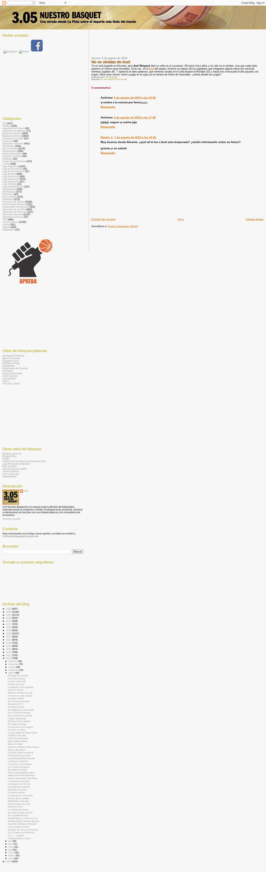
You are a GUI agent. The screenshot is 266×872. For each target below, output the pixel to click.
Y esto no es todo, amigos (20, 696)
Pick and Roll (10, 466)
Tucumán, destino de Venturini (22, 824)
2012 (9, 652)
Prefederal (8, 199)
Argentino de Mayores (14, 131)
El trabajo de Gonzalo (18, 675)
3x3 (4, 123)
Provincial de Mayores (14, 204)
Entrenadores (10, 151)
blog (151, 68)
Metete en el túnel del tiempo (21, 775)
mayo (11, 847)
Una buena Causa (16, 678)
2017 (9, 636)
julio (10, 841)
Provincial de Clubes (14, 201)
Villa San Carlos (11, 383)
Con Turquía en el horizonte (21, 832)
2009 (9, 861)
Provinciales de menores (16, 207)
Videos (6, 227)
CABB (6, 458)
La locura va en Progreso (20, 764)
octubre (12, 667)
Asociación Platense (13, 355)
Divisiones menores (13, 143)
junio (10, 844)
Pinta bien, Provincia (17, 790)
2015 (9, 643)
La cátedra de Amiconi (18, 809)
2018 (9, 633)
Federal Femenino (12, 153)
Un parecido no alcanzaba (20, 795)
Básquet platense (12, 136)
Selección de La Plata (14, 209)
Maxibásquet (9, 189)
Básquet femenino (12, 133)
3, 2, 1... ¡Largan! (16, 835)
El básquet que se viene (19, 838)
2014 (9, 646)
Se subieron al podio (17, 770)
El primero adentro (16, 792)
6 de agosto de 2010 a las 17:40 (135, 117)
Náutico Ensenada (12, 373)
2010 (9, 658)
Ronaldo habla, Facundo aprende (23, 821)
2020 (9, 627)
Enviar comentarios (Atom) (123, 226)
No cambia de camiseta (19, 787)
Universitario (9, 378)
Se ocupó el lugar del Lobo (20, 812)
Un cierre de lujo (15, 690)
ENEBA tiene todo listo (18, 801)
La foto (6, 163)
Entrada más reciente (103, 219)
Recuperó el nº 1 (16, 704)
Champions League (13, 138)
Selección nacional (13, 214)
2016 (9, 639)
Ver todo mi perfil (11, 519)
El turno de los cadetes (18, 798)
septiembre (13, 670)
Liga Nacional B (11, 181)
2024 (9, 615)
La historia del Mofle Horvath (21, 758)
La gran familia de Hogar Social (22, 733)
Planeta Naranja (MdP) (15, 469)
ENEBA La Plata (11, 363)
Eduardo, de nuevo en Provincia (23, 830)
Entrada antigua (254, 219)
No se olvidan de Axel (18, 815)
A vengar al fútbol (16, 698)
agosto (11, 673)
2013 (9, 649)
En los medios (107, 79)
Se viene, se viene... (17, 730)
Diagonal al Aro (11, 360)
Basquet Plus (10, 456)
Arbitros (7, 125)
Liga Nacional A (11, 179)
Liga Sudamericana (13, 186)
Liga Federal (9, 174)
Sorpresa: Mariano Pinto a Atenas (23, 747)
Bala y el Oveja (15, 744)
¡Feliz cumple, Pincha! (18, 827)
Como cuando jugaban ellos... (22, 772)
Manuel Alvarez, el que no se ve (23, 818)
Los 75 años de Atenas (18, 767)
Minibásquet (9, 191)
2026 (9, 608)
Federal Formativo (12, 156)
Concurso (8, 141)
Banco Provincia (11, 358)
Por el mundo (121, 79)
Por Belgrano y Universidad (21, 710)
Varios (6, 224)
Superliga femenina (13, 217)
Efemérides (9, 146)
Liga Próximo (10, 184)
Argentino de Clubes (13, 128)
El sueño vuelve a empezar (20, 752)
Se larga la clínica (16, 707)
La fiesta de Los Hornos (19, 784)
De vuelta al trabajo (17, 724)
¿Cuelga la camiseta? (18, 761)
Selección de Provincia (15, 212)
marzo (11, 852)
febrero (12, 855)
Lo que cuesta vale (17, 681)
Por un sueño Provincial (19, 712)
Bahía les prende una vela (20, 693)
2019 (9, 630)
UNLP (6, 381)
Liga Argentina (10, 166)
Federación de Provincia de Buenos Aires (24, 461)
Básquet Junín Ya (12, 453)
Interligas (7, 158)
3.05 (26, 491)
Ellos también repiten (17, 741)
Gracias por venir (16, 684)
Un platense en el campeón (20, 687)
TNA (5, 219)
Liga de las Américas (14, 171)
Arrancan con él (15, 807)
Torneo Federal (11, 222)
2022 (9, 621)
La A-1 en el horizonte (18, 738)
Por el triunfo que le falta (19, 755)
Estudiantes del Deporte (15, 368)
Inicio (181, 219)
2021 (9, 624)
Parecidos (8, 194)
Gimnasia (8, 371)
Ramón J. (107, 137)
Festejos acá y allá (17, 735)
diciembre (13, 661)
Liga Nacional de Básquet (16, 463)
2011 (9, 655)
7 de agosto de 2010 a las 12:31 (135, 137)
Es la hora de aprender (18, 701)
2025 (9, 612)
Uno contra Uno (11, 474)
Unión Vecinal (10, 376)
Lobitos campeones (17, 718)
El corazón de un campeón (20, 727)
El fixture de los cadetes (19, 721)
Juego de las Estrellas (14, 161)
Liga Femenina (10, 176)
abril (10, 850)
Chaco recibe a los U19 (19, 804)
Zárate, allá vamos (16, 750)
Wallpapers (9, 229)
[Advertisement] (162, 45)
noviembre (13, 664)
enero (11, 858)
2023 (9, 618)
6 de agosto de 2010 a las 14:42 (135, 97)
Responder (108, 107)
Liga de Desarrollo (12, 169)
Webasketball (10, 476)
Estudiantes (9, 366)
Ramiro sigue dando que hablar (22, 778)
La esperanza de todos (19, 781)
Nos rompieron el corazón (20, 715)
